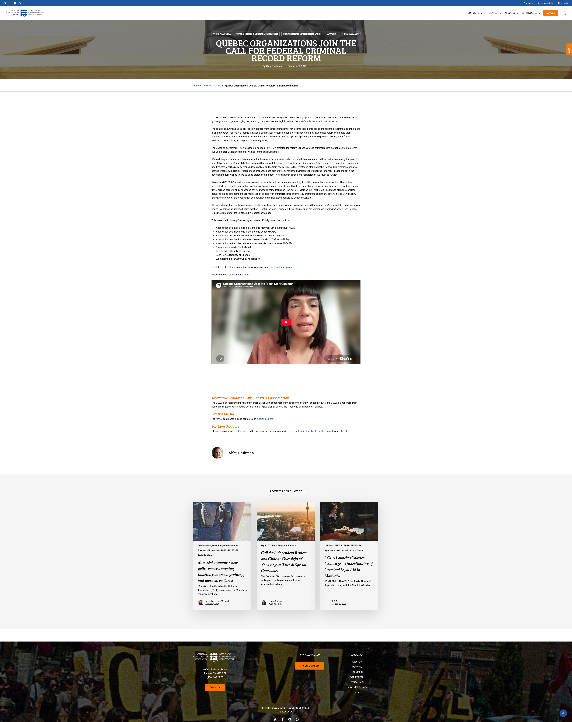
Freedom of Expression (209, 550)
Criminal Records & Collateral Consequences (257, 34)
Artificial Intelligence (207, 545)
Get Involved (356, 676)
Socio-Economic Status (352, 550)
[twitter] (5, 3)
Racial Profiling (205, 555)
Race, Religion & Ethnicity (284, 545)
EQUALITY (331, 34)
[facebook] (10, 3)
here (246, 274)
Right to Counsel (332, 550)
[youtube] (15, 3)
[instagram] (20, 3)
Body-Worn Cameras (228, 545)
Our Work (357, 666)
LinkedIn (330, 431)
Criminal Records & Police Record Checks (302, 34)
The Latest (357, 671)
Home (196, 85)
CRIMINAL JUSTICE (222, 34)
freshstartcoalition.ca (281, 267)
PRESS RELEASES (350, 34)
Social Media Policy (357, 687)
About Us (357, 661)
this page (242, 431)
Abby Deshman (274, 66)
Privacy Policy (356, 682)
